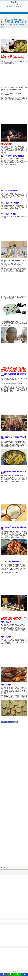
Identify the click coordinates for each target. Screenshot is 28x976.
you (20, 6)
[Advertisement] (12, 35)
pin (14, 6)
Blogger (17, 920)
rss (18, 6)
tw (10, 6)
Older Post (23, 868)
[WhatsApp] (10, 974)
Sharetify (14, 2)
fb (7, 6)
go (12, 6)
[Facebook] (3, 974)
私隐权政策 (14, 971)
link (16, 6)
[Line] (17, 974)
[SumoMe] (24, 974)
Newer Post (3, 868)
